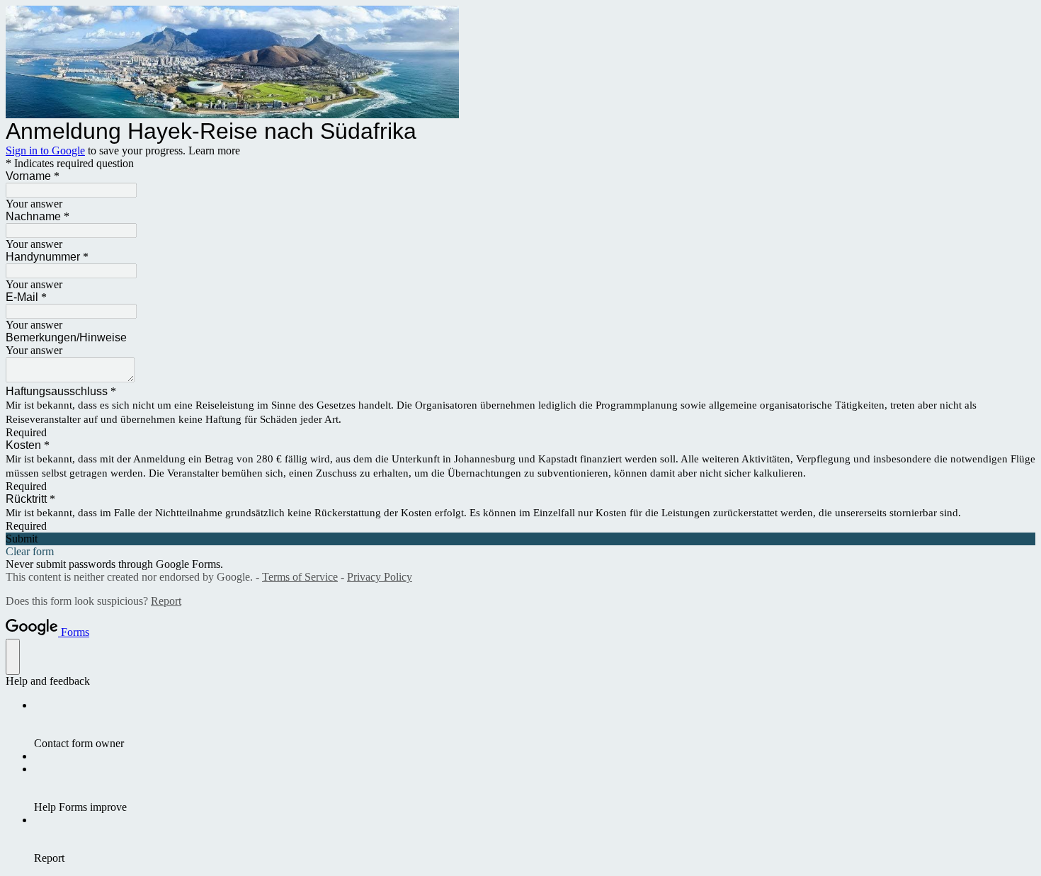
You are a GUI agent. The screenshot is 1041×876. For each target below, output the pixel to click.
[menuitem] (534, 724)
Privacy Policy (379, 577)
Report (166, 601)
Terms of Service (300, 577)
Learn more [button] (214, 150)
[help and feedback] (13, 657)
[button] (520, 539)
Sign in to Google (45, 150)
